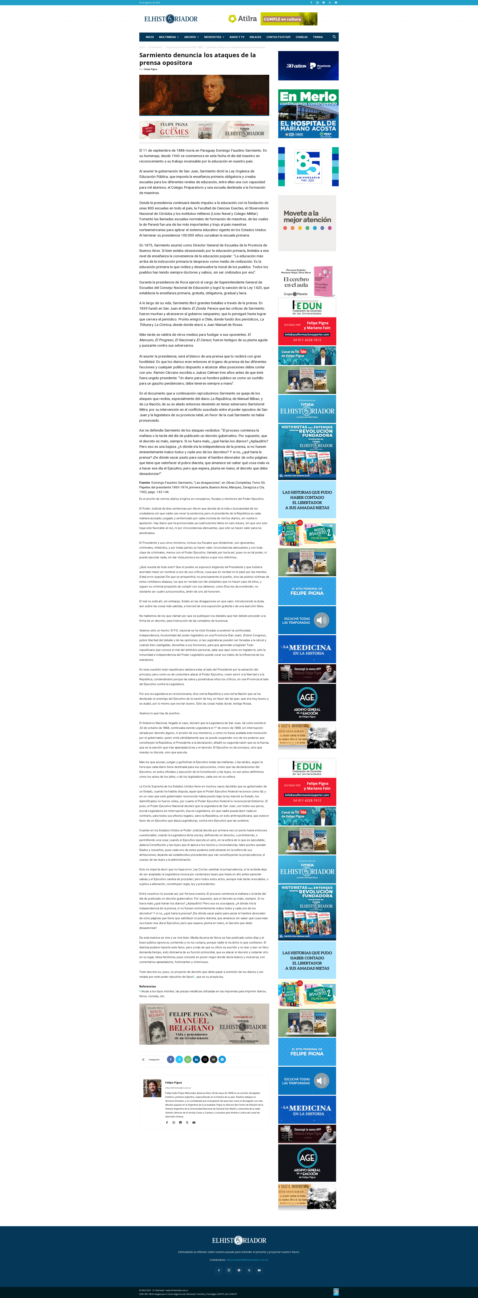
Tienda (318, 37)
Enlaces (255, 37)
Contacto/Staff (278, 37)
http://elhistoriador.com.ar (178, 1088)
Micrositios (212, 37)
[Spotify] (323, 2)
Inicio (150, 37)
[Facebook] (311, 2)
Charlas (302, 37)
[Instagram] (317, 2)
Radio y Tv (237, 37)
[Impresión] (213, 1059)
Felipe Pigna (150, 69)
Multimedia (167, 37)
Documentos (155, 47)
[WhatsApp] (188, 1059)
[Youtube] (336, 2)
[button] (334, 37)
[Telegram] (222, 1059)
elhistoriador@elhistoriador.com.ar (247, 1260)
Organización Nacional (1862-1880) (184, 47)
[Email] (205, 1059)
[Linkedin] (196, 1059)
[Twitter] (330, 2)
